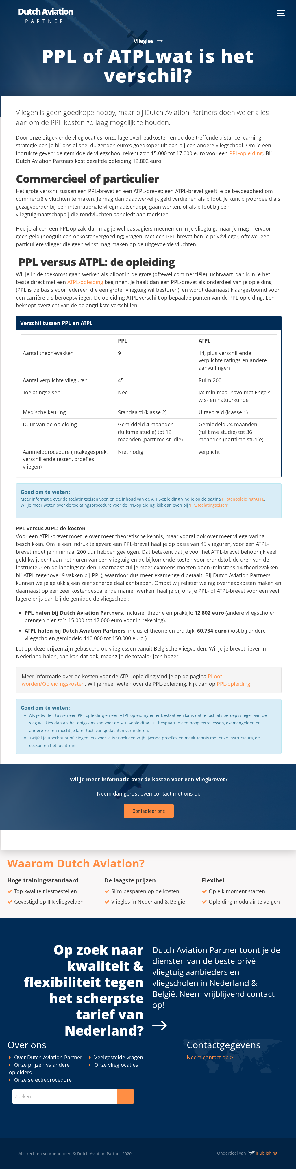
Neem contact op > (210, 1057)
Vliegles (143, 41)
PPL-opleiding (246, 153)
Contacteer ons (148, 811)
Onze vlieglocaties (116, 1064)
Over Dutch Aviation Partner (48, 1057)
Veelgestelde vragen (118, 1057)
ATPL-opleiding (85, 281)
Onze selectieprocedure (43, 1079)
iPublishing (267, 1153)
